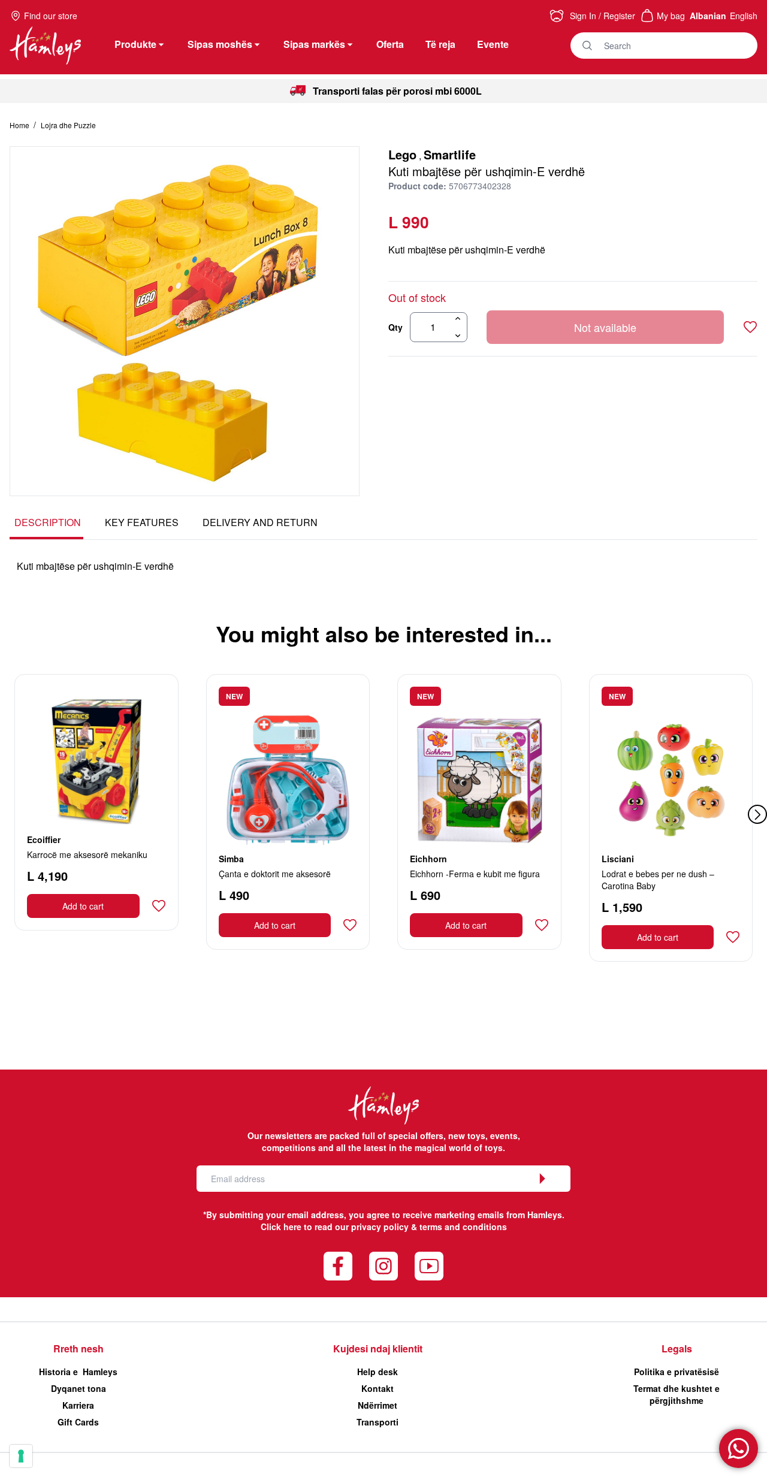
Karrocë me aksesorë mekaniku (87, 854)
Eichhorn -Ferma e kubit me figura (475, 874)
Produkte (135, 44)
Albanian (708, 16)
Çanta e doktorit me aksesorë (275, 874)
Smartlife (450, 154)
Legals (677, 1348)
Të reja (440, 44)
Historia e (78, 1372)
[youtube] (429, 1266)
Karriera (78, 1405)
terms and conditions (463, 1227)
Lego (402, 154)
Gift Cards (78, 1422)
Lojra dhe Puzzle (68, 125)
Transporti (377, 1422)
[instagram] (383, 1266)
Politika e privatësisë (676, 1372)
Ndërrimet (377, 1405)
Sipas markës (314, 44)
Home (20, 125)
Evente (493, 44)
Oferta (390, 44)
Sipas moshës (220, 44)
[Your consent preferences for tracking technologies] (21, 1456)
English (743, 16)
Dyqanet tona (78, 1388)
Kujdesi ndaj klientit (377, 1348)
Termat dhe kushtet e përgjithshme (676, 1394)
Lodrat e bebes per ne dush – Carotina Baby (658, 880)
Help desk (377, 1372)
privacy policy (380, 1227)
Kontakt (377, 1388)
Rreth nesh (78, 1348)
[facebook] (338, 1266)
